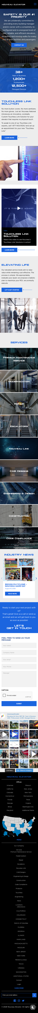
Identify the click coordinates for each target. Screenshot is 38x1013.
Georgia (10, 803)
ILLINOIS (21, 935)
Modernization (21, 856)
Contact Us (19, 61)
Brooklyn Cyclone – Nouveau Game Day (16, 585)
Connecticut (10, 796)
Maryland (10, 810)
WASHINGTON (21, 972)
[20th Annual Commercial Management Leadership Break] (24, 734)
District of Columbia (21, 923)
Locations (19, 905)
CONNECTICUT (21, 919)
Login (19, 984)
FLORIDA (21, 927)
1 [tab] (15, 65)
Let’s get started (12, 290)
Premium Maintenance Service (21, 852)
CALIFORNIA (21, 911)
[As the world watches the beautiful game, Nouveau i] (14, 734)
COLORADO (21, 915)
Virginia (28, 803)
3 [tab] (19, 65)
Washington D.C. (28, 806)
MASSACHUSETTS (21, 943)
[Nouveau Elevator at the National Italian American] (14, 724)
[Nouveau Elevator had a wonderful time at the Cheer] (4, 724)
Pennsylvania (28, 796)
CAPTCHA (5, 690)
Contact (19, 980)
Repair (21, 860)
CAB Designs (21, 872)
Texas (28, 799)
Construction (21, 880)
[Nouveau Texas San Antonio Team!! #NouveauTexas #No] (33, 763)
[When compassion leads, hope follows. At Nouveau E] (33, 724)
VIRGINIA (21, 968)
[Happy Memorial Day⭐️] (33, 734)
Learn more (9, 138)
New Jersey (28, 789)
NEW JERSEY (21, 951)
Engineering (19, 896)
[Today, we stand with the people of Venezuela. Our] (4, 734)
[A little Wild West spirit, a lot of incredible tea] (4, 744)
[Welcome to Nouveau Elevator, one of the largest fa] (14, 744)
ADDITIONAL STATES (21, 976)
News (19, 900)
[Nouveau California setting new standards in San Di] (4, 754)
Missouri (28, 785)
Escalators (21, 864)
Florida (9, 799)
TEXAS (21, 964)
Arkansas (10, 785)
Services (19, 850)
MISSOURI (21, 947)
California (10, 789)
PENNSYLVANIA (21, 960)
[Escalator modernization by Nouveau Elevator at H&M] (33, 754)
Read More (12, 594)
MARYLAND (21, 939)
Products (19, 888)
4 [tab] (21, 65)
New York (28, 792)
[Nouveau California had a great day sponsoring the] (33, 744)
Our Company (19, 845)
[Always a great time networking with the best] (14, 754)
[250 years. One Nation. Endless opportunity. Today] (24, 724)
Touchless (19, 892)
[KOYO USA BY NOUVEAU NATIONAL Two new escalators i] (24, 754)
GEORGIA (21, 931)
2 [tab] (17, 65)
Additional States (28, 810)
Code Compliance (21, 884)
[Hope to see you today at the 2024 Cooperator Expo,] (14, 763)
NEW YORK (21, 955)
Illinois (10, 806)
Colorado (10, 792)
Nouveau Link (21, 868)
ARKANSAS (21, 907)
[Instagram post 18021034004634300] (4, 763)
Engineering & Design (21, 876)
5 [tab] (23, 65)
